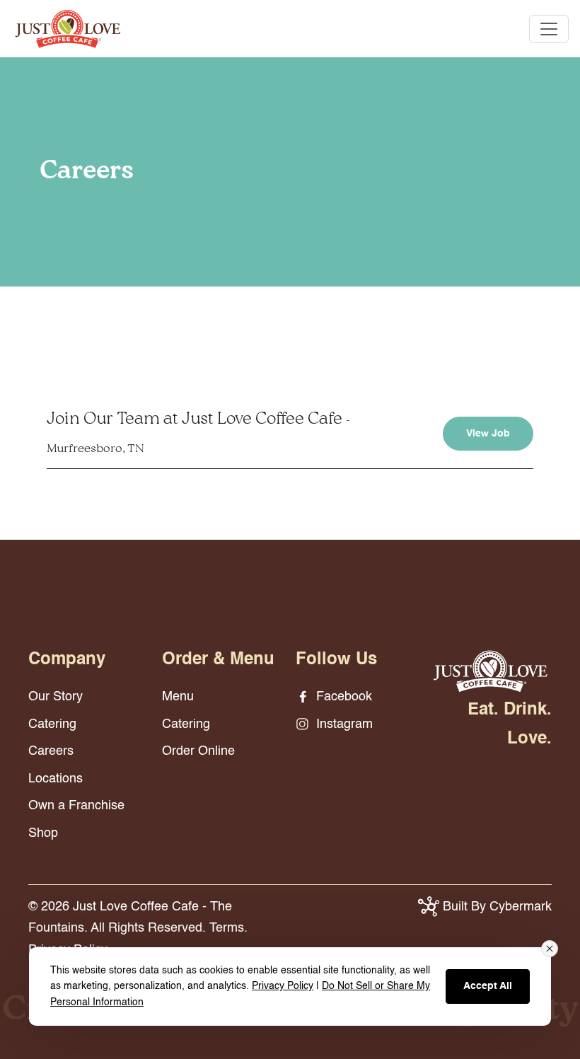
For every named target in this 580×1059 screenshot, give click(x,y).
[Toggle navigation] (549, 29)
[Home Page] (490, 670)
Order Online (198, 751)
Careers (51, 751)
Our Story (55, 696)
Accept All (487, 986)
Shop (43, 833)
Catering (52, 724)
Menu (178, 696)
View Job (488, 434)
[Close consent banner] (549, 948)
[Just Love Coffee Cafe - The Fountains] (67, 28)
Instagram (343, 724)
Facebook (342, 696)
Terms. (228, 928)
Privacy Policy (282, 986)
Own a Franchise (76, 805)
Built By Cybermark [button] (495, 907)
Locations (55, 778)
